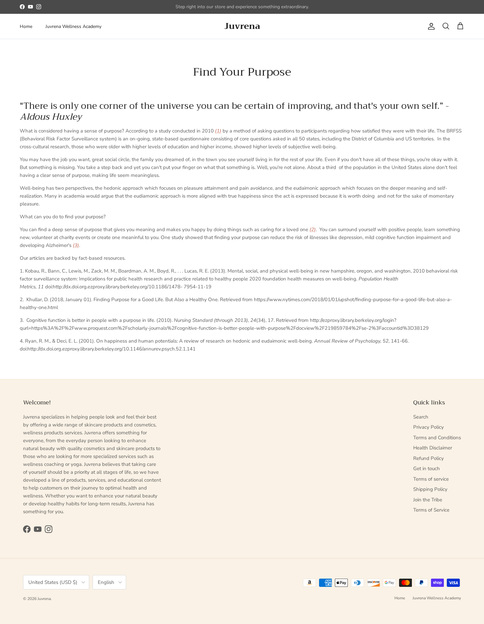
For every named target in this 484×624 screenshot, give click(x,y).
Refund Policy (428, 458)
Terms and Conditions (437, 437)
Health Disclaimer (432, 447)
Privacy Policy (428, 427)
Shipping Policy (430, 489)
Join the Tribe (427, 499)
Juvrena (44, 598)
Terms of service (431, 479)
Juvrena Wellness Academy (73, 26)
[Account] (430, 26)
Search (420, 417)
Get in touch (426, 468)
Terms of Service (431, 510)
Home (26, 26)
